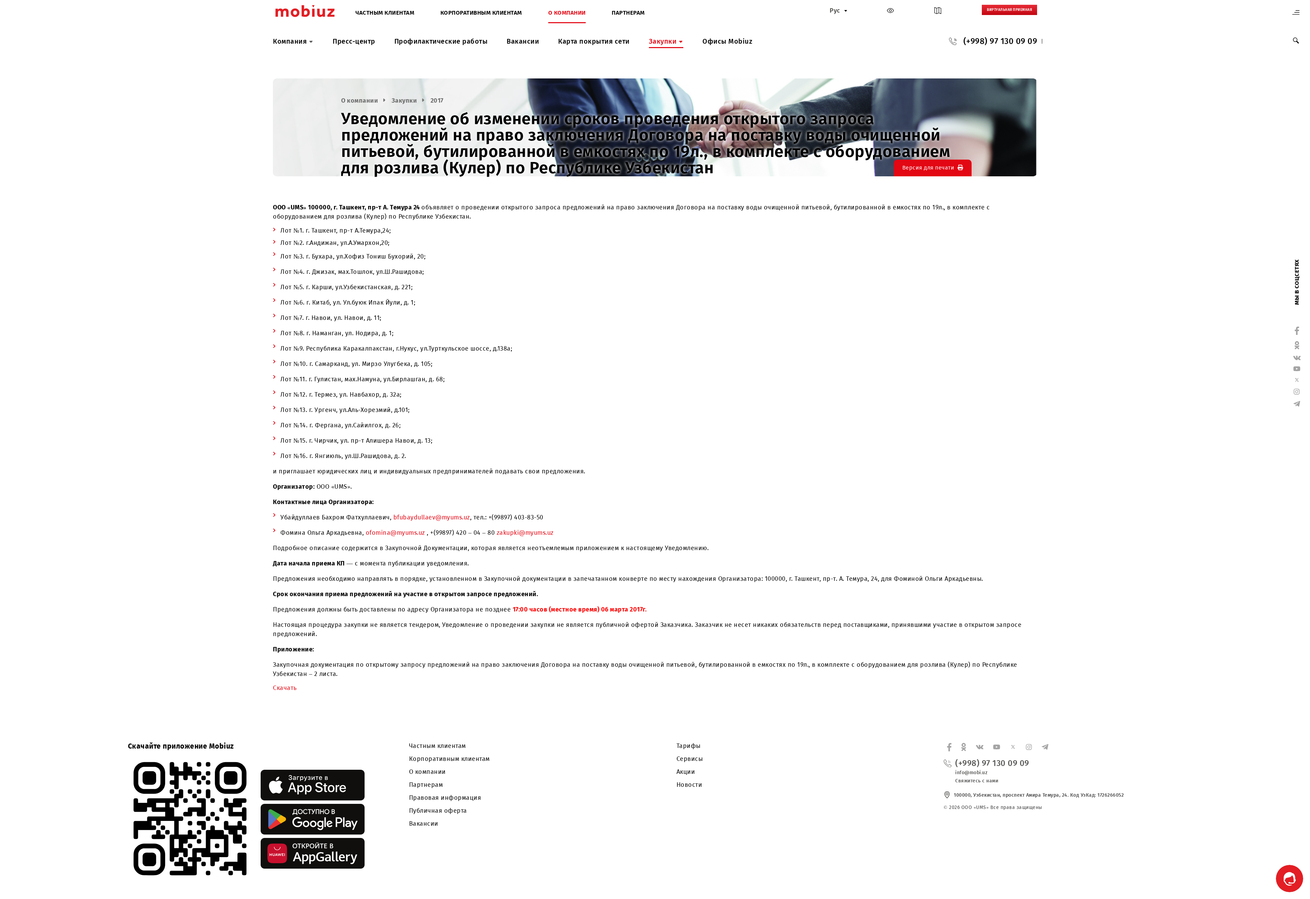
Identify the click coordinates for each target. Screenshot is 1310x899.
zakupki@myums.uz (525, 532)
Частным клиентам (384, 13)
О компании (567, 13)
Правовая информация (445, 797)
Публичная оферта (438, 810)
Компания (290, 41)
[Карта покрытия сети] (937, 12)
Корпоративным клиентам (481, 13)
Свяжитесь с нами (976, 781)
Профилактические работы (441, 41)
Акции (685, 772)
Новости (689, 785)
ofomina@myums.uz (396, 532)
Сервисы (689, 759)
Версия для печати (928, 167)
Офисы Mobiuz (727, 41)
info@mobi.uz (971, 773)
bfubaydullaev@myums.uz (431, 517)
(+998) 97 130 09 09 (1000, 41)
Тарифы (688, 746)
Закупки (663, 41)
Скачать (285, 688)
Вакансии (523, 41)
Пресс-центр (354, 41)
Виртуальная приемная (1009, 10)
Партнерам (628, 13)
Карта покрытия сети (594, 41)
